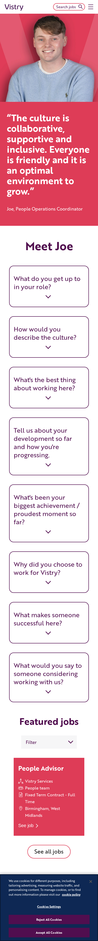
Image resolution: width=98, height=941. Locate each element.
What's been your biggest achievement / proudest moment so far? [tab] (47, 509)
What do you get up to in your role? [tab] (47, 282)
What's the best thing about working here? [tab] (45, 383)
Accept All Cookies (49, 932)
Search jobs (66, 6)
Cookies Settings (49, 906)
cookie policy (71, 894)
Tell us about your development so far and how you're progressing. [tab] (43, 442)
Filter (31, 742)
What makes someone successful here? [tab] (47, 618)
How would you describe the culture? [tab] (45, 333)
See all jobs (49, 851)
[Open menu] (91, 6)
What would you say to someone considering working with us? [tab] (48, 673)
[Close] (91, 882)
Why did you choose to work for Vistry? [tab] (48, 568)
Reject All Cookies (49, 919)
